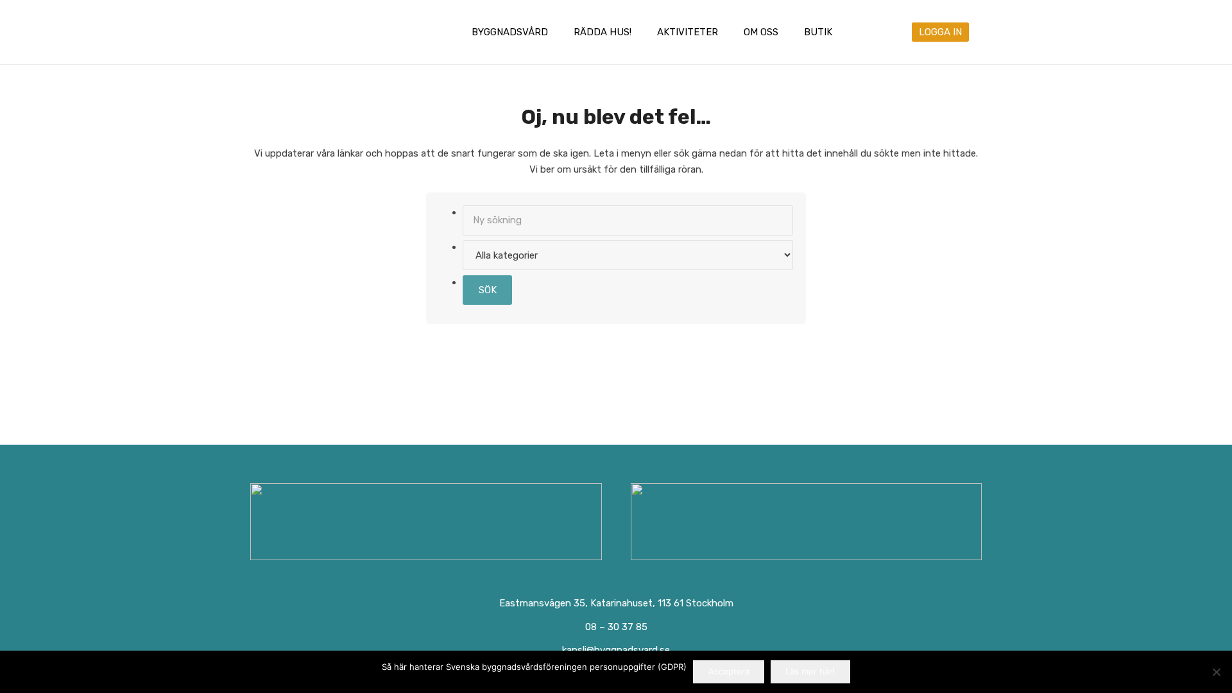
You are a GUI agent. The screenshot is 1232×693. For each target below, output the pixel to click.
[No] (1216, 671)
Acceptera (728, 671)
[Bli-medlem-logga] (806, 521)
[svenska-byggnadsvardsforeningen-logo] (303, 32)
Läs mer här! (810, 671)
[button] (557, 32)
